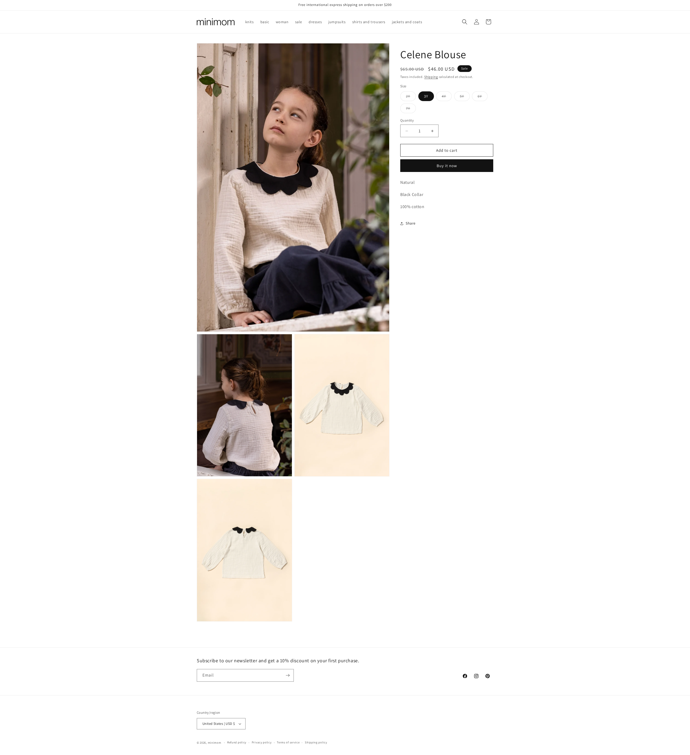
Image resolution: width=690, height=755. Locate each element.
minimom (214, 742)
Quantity (407, 120)
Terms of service (288, 742)
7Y (411, 109)
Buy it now (447, 165)
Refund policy (236, 742)
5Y (465, 97)
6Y (483, 97)
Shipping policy (316, 742)
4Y (447, 97)
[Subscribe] (288, 675)
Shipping (431, 77)
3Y (426, 96)
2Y (411, 97)
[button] (465, 22)
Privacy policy (262, 742)
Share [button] (411, 223)
